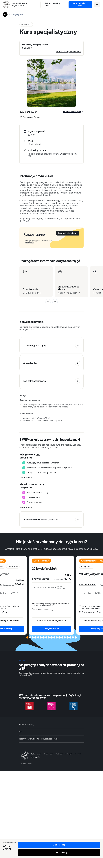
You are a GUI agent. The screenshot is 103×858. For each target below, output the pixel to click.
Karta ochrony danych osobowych (68, 754)
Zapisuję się (59, 845)
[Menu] (97, 4)
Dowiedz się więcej (67, 233)
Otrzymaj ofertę (51, 628)
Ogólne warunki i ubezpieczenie (42, 754)
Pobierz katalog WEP (52, 4)
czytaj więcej (25, 477)
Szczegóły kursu (17, 14)
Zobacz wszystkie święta (68, 51)
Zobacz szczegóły (72, 112)
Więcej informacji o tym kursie (51, 620)
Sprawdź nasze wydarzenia (20, 4)
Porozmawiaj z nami (80, 4)
